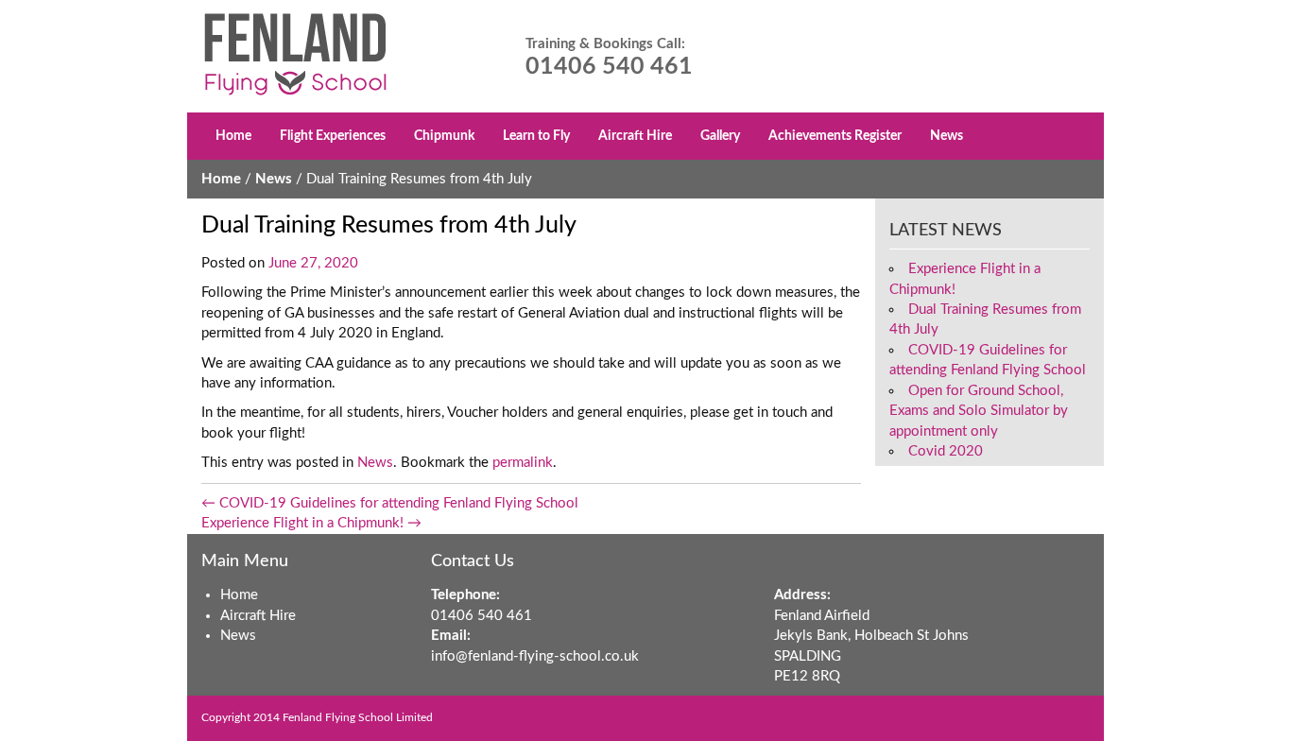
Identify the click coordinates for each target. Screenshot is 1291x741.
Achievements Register (835, 136)
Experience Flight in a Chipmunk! (311, 523)
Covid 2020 (945, 451)
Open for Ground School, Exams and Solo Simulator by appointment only (978, 411)
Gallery (720, 136)
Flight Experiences (333, 136)
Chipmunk (444, 136)
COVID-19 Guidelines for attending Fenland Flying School (389, 503)
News (946, 136)
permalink (522, 463)
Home (233, 136)
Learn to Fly (536, 136)
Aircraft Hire (635, 136)
